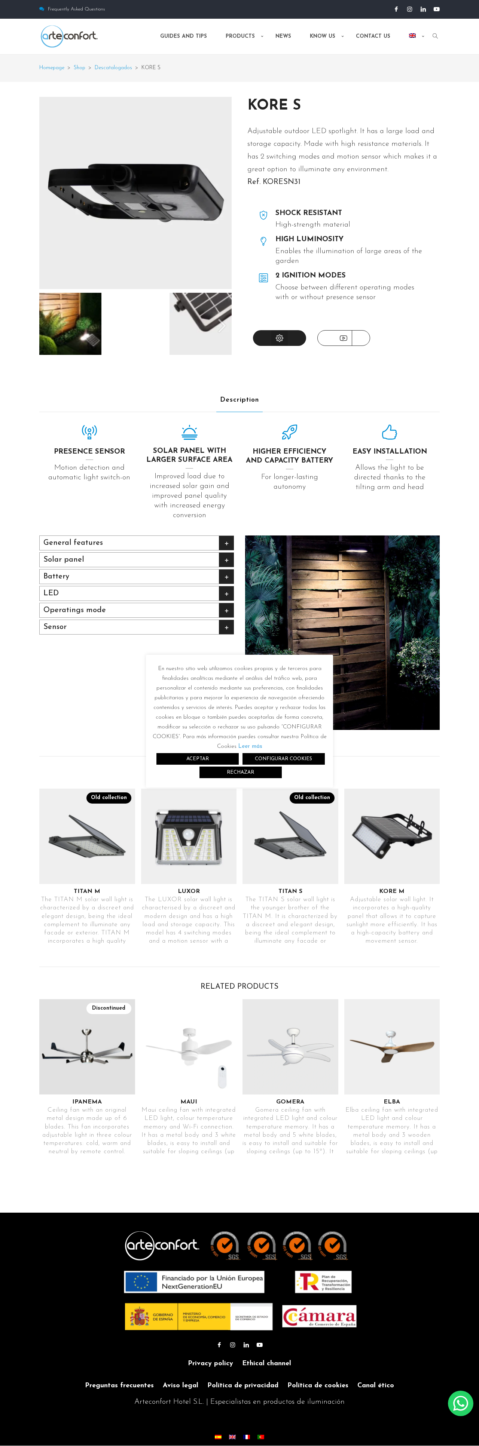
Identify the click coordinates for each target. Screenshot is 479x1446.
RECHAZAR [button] (240, 772)
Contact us (373, 36)
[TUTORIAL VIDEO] (343, 338)
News (283, 36)
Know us (322, 36)
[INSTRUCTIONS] (279, 338)
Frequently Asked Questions (76, 9)
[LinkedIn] (423, 10)
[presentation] (222, 325)
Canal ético (375, 1385)
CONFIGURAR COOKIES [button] (283, 758)
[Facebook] (396, 10)
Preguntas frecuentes (119, 1385)
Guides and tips (183, 36)
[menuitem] (413, 43)
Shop (79, 68)
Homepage (51, 68)
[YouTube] (437, 10)
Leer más (250, 746)
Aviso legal (180, 1385)
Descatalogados (113, 68)
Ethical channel (266, 1363)
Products (240, 36)
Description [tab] (239, 400)
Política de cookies (317, 1385)
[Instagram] (410, 10)
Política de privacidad (242, 1385)
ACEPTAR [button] (197, 758)
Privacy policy (210, 1363)
